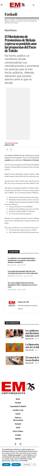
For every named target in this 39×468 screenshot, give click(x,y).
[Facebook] (7, 149)
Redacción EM (13, 143)
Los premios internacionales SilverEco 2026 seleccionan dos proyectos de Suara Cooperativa (23, 272)
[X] (11, 149)
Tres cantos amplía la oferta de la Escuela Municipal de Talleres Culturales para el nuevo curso (22, 285)
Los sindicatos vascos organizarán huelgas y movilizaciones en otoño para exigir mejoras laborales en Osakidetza (21, 260)
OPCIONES (27, 464)
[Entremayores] (17, 5)
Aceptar (6, 464)
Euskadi (11, 14)
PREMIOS (11, 276)
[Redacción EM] (12, 305)
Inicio (6, 19)
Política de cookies (14, 455)
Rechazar (16, 464)
